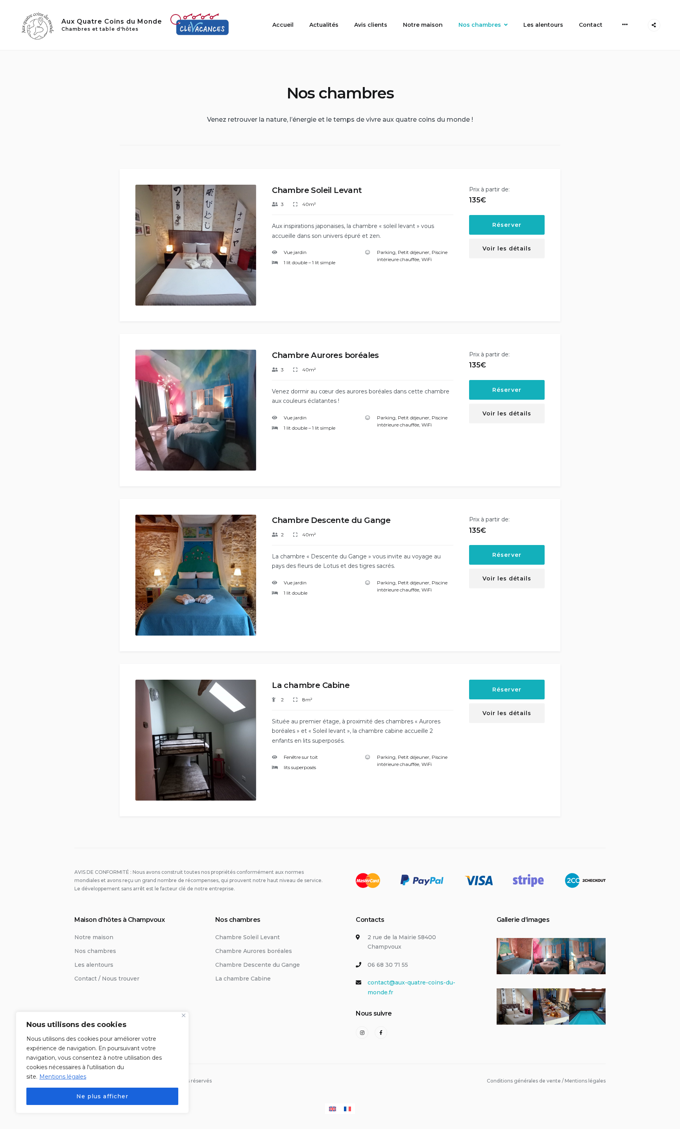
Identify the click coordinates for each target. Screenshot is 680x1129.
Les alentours (543, 24)
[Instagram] (362, 1032)
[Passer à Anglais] (332, 1108)
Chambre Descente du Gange (331, 520)
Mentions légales (62, 1076)
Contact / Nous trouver (106, 978)
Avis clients (370, 24)
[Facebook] (381, 1032)
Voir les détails (507, 248)
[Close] (183, 1015)
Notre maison (423, 24)
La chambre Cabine (310, 685)
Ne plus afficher (102, 1096)
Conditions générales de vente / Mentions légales (546, 1081)
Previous (147, 251)
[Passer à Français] (347, 1108)
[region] (102, 1062)
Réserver (506, 224)
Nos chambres (479, 24)
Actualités (323, 24)
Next (244, 251)
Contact (590, 24)
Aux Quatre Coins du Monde (111, 21)
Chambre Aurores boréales (325, 355)
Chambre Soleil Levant (317, 190)
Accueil (283, 24)
